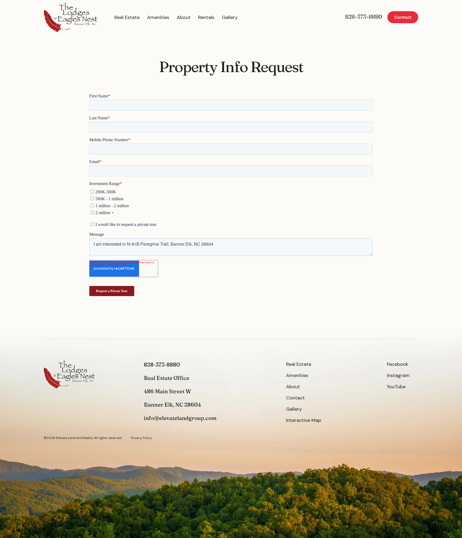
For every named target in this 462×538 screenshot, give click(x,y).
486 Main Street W (167, 391)
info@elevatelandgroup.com (180, 418)
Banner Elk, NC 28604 (172, 404)
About (184, 17)
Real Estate (127, 17)
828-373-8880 (363, 16)
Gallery (230, 17)
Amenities (158, 17)
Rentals (206, 17)
